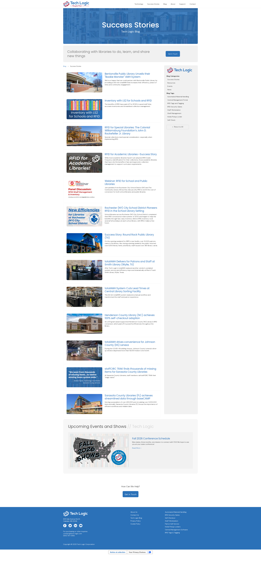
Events (169, 86)
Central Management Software (176, 530)
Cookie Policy (135, 524)
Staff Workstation (174, 110)
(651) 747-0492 (69, 536)
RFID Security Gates (174, 107)
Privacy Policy (135, 521)
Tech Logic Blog (136, 518)
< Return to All (177, 127)
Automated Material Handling (178, 97)
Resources (171, 83)
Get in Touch (173, 54)
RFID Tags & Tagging (172, 533)
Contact (193, 4)
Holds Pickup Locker (174, 117)
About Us (133, 512)
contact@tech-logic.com (72, 534)
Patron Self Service (172, 524)
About (173, 4)
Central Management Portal (177, 100)
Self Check (171, 120)
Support (182, 4)
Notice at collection (117, 552)
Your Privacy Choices (137, 552)
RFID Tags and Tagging (175, 103)
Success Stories (153, 4)
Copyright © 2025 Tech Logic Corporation (79, 544)
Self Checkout (170, 518)
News (169, 89)
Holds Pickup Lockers (172, 527)
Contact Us (134, 515)
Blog (165, 4)
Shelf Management (174, 113)
